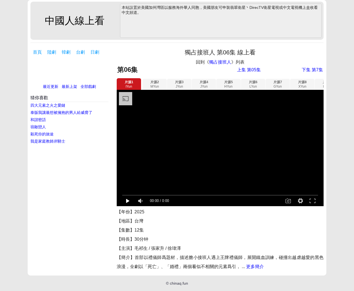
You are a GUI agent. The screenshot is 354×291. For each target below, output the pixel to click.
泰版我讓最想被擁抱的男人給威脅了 (61, 112)
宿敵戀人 (38, 127)
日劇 (94, 52)
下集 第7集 (312, 69)
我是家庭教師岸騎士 (47, 141)
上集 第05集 (249, 69)
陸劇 (51, 52)
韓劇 (66, 52)
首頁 (37, 52)
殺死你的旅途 (42, 134)
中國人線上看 (75, 20)
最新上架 (69, 86)
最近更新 (50, 86)
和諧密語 (38, 119)
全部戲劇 (88, 86)
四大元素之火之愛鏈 (47, 105)
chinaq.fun (179, 283)
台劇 (80, 52)
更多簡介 (255, 266)
